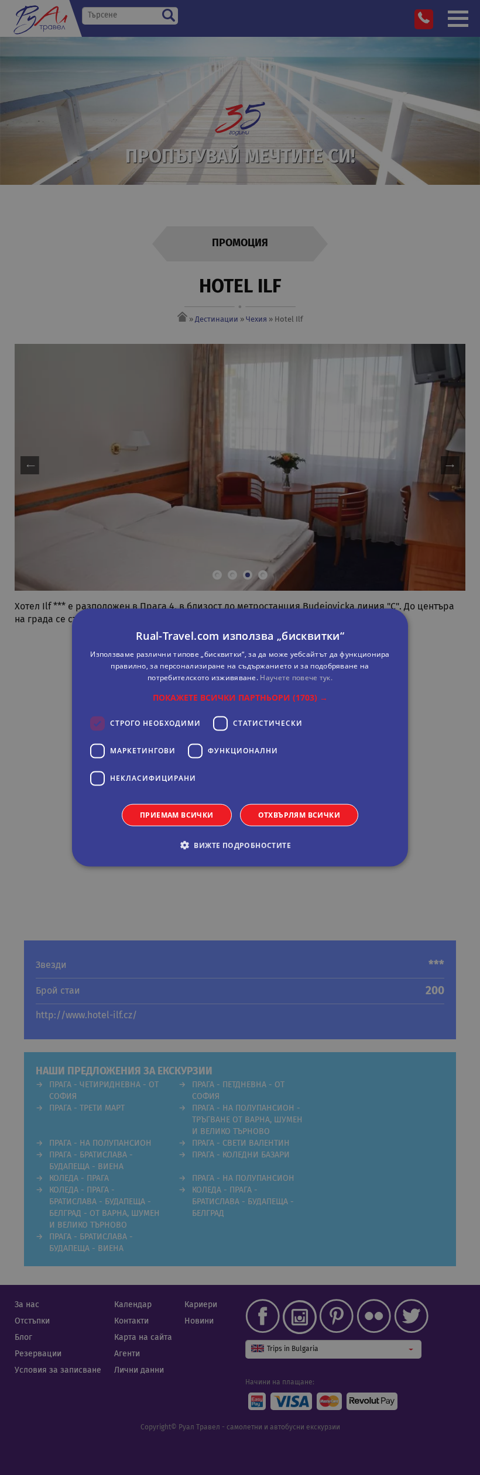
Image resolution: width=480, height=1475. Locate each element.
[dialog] (240, 738)
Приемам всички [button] (177, 814)
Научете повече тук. (296, 678)
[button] (240, 697)
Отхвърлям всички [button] (299, 814)
